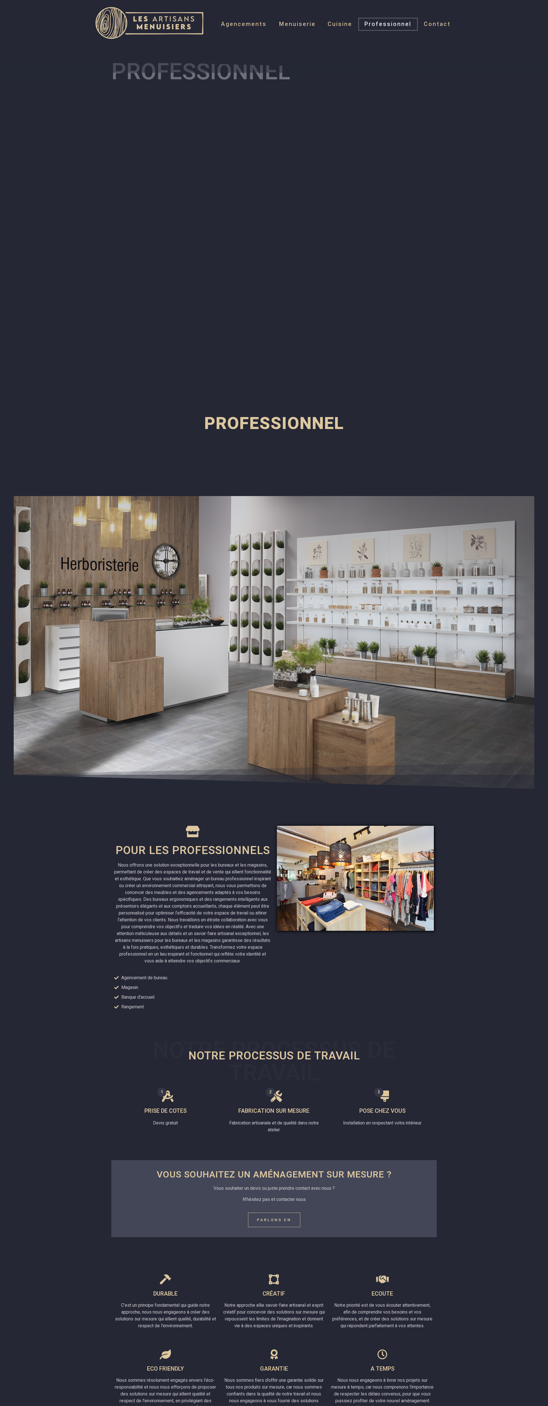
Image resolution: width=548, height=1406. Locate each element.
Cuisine (340, 24)
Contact (437, 24)
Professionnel (388, 24)
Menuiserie (297, 24)
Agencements (244, 24)
